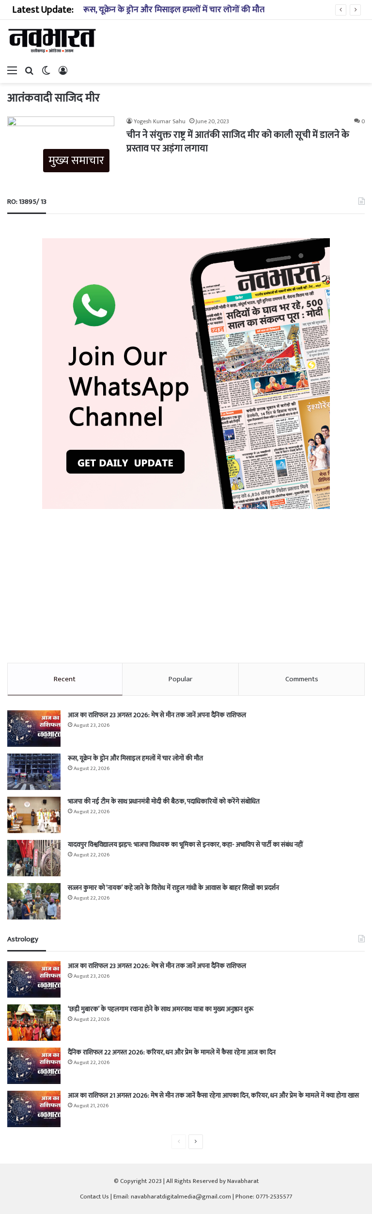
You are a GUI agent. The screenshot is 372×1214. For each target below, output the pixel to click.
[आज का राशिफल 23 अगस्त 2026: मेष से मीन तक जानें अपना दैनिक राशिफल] (34, 728)
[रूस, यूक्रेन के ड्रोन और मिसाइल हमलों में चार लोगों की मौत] (34, 772)
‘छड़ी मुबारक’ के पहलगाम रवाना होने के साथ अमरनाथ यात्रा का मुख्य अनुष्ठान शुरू (160, 1009)
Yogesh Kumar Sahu (160, 121)
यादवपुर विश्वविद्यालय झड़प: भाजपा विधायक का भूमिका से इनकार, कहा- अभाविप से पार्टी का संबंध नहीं (185, 844)
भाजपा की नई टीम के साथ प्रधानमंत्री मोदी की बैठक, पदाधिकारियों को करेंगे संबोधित (164, 801)
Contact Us (94, 1196)
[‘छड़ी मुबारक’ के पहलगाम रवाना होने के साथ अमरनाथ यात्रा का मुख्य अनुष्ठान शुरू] (34, 1022)
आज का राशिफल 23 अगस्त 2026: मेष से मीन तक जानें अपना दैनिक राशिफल (157, 715)
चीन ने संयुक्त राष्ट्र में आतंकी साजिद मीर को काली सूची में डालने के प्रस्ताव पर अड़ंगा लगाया (237, 142)
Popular (180, 679)
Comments (301, 679)
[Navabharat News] (53, 40)
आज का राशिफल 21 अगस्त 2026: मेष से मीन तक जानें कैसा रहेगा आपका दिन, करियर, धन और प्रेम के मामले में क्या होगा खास (213, 1095)
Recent (65, 679)
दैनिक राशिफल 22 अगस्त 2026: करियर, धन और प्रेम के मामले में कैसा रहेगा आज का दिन (172, 1052)
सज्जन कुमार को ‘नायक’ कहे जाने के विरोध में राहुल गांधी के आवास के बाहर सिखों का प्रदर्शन (173, 887)
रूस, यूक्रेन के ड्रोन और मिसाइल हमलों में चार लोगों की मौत (173, 9)
